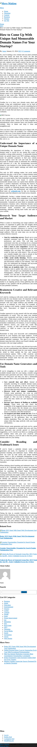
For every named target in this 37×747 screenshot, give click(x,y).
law (5, 620)
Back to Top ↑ (4, 746)
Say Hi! (6, 20)
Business (7, 17)
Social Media (8, 631)
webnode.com (15, 191)
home (6, 616)
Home (6, 11)
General (6, 15)
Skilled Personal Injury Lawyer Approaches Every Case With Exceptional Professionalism (20, 651)
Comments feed (9, 739)
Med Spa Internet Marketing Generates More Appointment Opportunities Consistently (18, 655)
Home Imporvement (10, 618)
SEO (19, 51)
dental (6, 603)
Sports (6, 633)
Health (6, 614)
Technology (8, 635)
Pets (5, 623)
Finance (6, 19)
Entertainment (8, 607)
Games (6, 610)
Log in (6, 735)
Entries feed (8, 737)
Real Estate (7, 625)
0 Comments (26, 51)
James (4, 51)
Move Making (4, 744)
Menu (2, 8)
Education (7, 605)
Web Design (8, 638)
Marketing (7, 622)
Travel (6, 636)
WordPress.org (9, 741)
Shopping (7, 13)
